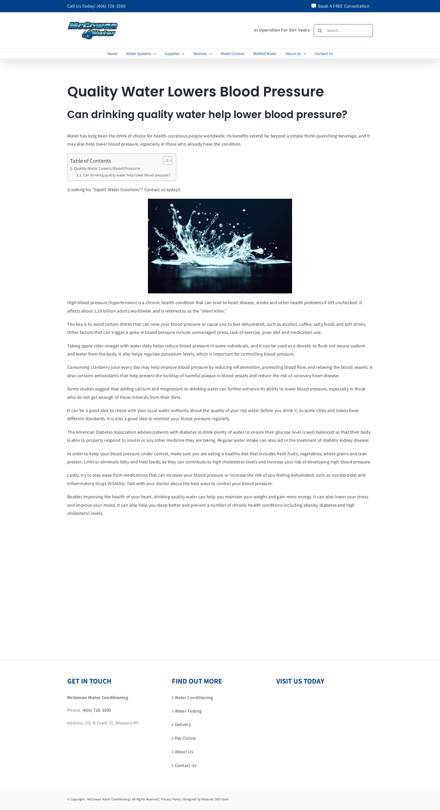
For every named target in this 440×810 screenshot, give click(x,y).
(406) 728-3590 (111, 6)
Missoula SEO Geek (214, 799)
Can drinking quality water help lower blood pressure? (127, 175)
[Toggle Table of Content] (165, 160)
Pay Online (185, 738)
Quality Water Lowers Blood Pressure (107, 168)
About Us (184, 752)
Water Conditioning (194, 697)
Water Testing (188, 711)
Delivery (183, 724)
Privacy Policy (171, 799)
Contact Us (186, 765)
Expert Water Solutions (116, 189)
